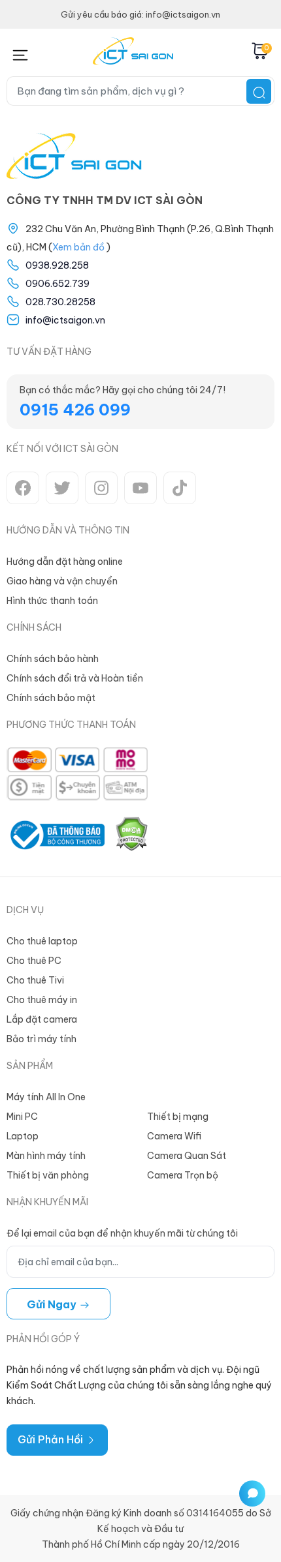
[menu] (19, 52)
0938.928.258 (57, 265)
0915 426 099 (75, 409)
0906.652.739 (57, 284)
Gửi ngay (53, 1304)
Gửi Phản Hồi (52, 1439)
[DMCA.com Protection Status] (131, 835)
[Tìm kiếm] (258, 91)
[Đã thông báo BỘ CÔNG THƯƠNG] (56, 835)
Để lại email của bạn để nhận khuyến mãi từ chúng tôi (122, 1233)
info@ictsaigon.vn (65, 320)
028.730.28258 (60, 302)
